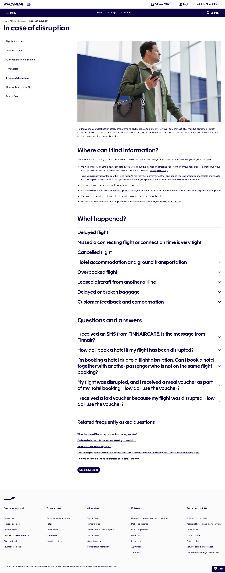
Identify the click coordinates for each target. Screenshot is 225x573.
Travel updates (14, 50)
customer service (94, 196)
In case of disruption (16, 78)
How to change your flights (20, 87)
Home (6, 21)
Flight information (19, 21)
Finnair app (124, 176)
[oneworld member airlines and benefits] (29, 4)
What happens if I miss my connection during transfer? (107, 434)
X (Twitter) (176, 201)
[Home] (13, 4)
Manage (111, 12)
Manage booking (159, 170)
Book (99, 12)
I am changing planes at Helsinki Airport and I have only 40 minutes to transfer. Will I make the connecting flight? (138, 452)
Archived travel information (20, 59)
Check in (126, 12)
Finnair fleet (12, 96)
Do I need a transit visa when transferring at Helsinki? (106, 440)
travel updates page (125, 190)
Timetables (12, 69)
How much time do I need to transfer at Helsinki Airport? (108, 458)
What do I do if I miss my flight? (94, 446)
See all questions (88, 470)
